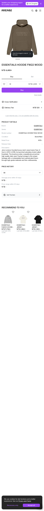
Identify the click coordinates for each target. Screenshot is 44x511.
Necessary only (12, 505)
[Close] (30, 53)
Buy (11, 77)
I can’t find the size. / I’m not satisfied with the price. (22, 115)
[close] (40, 3)
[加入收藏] (4, 84)
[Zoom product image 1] (22, 35)
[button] (36, 10)
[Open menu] (40, 10)
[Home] (7, 10)
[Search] (32, 10)
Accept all (31, 505)
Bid (32, 77)
